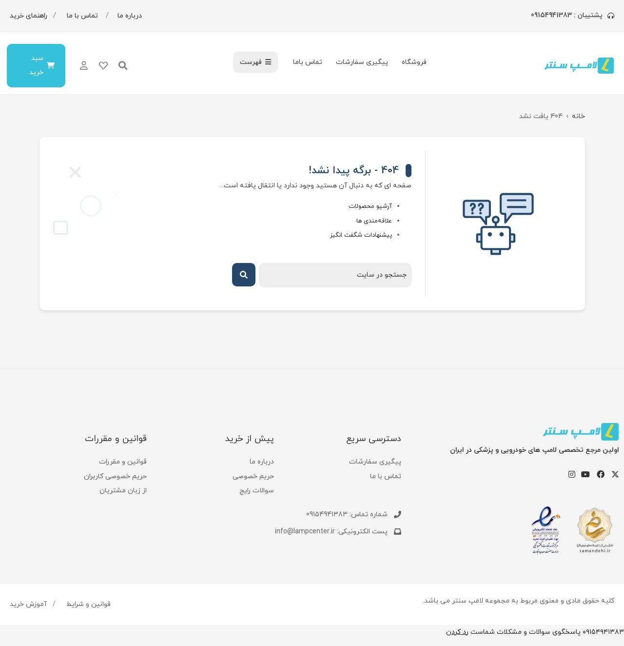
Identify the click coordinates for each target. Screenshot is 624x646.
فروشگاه (414, 62)
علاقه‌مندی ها (374, 221)
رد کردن (457, 632)
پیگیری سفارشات (362, 62)
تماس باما (307, 62)
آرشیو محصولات (370, 206)
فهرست (251, 62)
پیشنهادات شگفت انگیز (361, 235)
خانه (578, 116)
